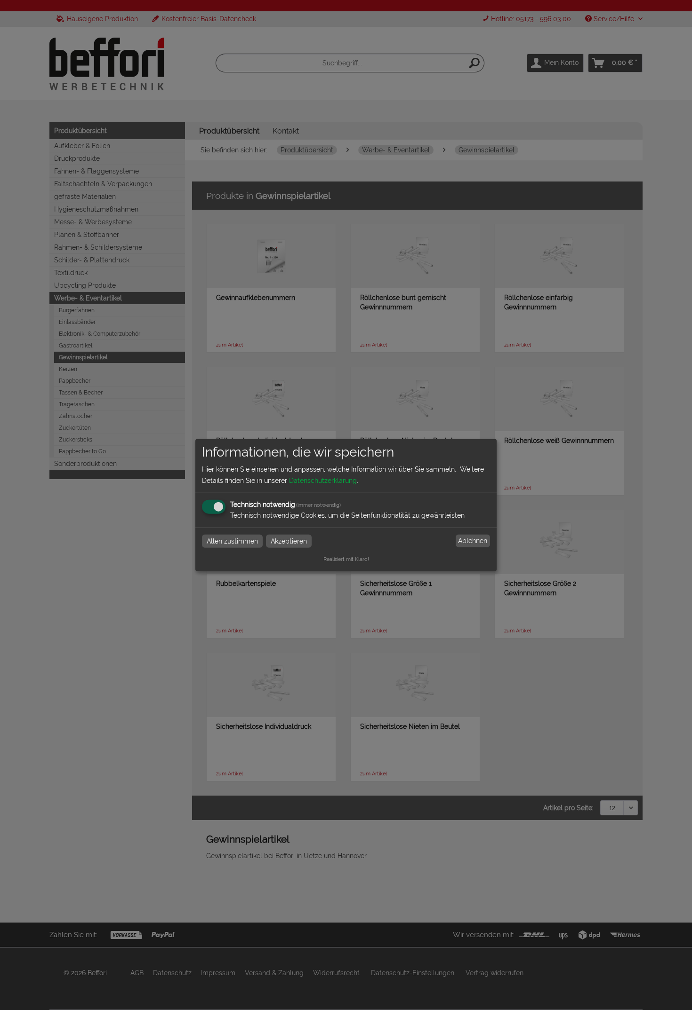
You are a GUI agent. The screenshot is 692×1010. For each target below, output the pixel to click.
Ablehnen (472, 540)
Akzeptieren (289, 540)
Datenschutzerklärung (323, 480)
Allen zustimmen (232, 540)
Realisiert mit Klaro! (346, 558)
